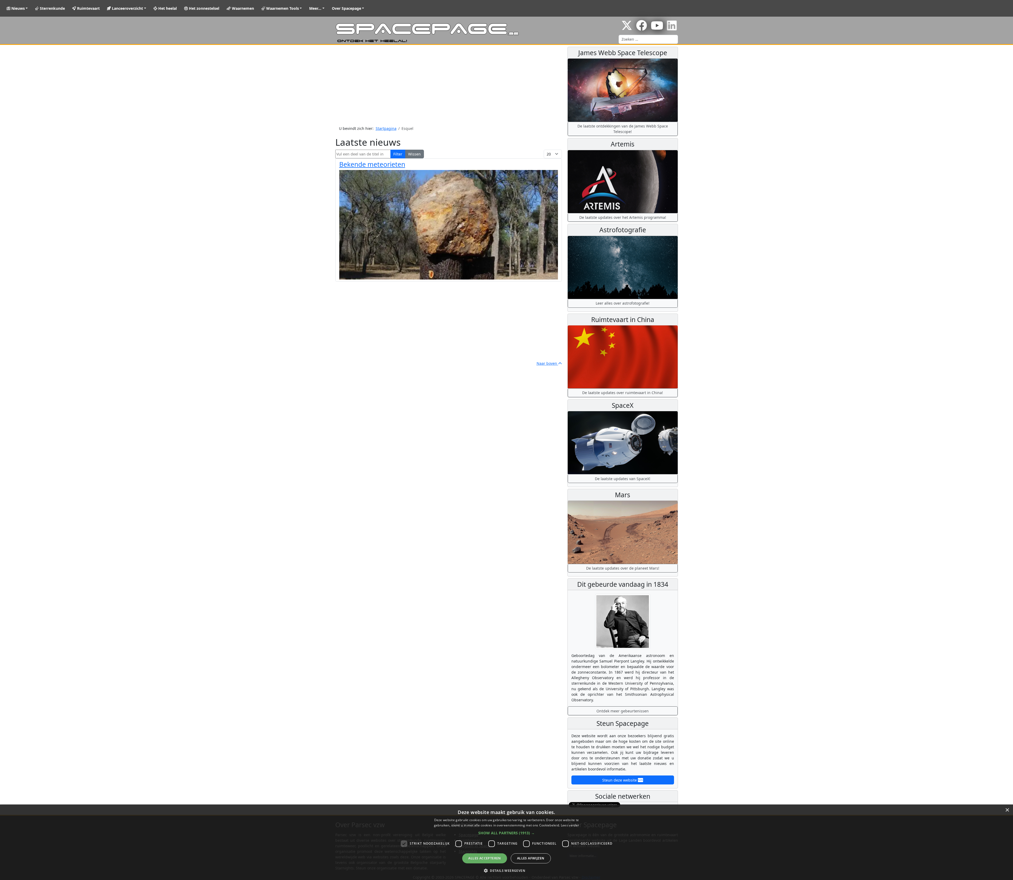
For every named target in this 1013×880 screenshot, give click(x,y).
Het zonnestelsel (203, 8)
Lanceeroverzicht (127, 8)
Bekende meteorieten (372, 164)
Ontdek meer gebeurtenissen (622, 710)
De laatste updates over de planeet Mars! (622, 568)
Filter (397, 154)
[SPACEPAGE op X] (626, 28)
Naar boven (547, 363)
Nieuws (17, 8)
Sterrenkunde (52, 8)
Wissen (414, 154)
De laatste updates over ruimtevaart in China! (622, 392)
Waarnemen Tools (282, 8)
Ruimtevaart (88, 8)
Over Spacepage (346, 8)
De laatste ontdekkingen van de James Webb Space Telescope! (622, 129)
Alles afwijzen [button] (530, 858)
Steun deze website (620, 780)
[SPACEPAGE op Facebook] (641, 28)
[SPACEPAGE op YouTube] (657, 28)
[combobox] (648, 39)
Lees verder (570, 825)
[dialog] (506, 842)
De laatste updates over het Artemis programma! (622, 217)
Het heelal (167, 8)
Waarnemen (242, 8)
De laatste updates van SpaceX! (622, 478)
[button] (506, 833)
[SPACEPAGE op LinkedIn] (672, 28)
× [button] (1007, 810)
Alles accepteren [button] (484, 858)
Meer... (315, 8)
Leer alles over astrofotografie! (622, 303)
